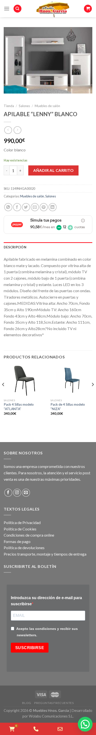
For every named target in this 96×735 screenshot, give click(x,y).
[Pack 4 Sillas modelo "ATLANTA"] (25, 380)
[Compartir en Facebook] (17, 207)
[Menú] (7, 8)
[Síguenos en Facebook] (8, 493)
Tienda (9, 106)
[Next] (92, 394)
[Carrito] (88, 9)
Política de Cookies (20, 529)
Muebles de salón (47, 106)
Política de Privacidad (22, 522)
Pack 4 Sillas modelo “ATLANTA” (19, 406)
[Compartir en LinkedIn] (52, 207)
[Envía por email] (35, 207)
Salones (24, 106)
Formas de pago (17, 541)
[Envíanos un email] (26, 493)
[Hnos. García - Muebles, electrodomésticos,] (52, 8)
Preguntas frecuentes (54, 703)
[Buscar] (17, 9)
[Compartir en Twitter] (26, 207)
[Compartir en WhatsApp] (8, 207)
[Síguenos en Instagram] (17, 493)
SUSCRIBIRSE (29, 648)
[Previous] (3, 394)
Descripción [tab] (15, 247)
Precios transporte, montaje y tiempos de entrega (45, 554)
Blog (26, 703)
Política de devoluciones (24, 547)
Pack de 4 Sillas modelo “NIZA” (67, 406)
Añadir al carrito (53, 170)
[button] (85, 724)
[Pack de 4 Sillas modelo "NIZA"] (71, 380)
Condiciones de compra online (29, 535)
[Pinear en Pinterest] (44, 207)
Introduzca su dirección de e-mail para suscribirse (46, 601)
